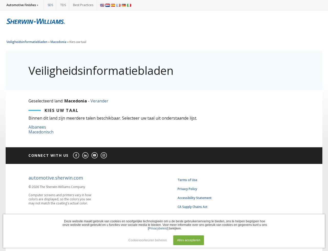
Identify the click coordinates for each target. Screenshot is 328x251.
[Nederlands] (107, 5)
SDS (50, 5)
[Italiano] (129, 5)
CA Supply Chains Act (193, 207)
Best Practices (83, 5)
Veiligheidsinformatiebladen (26, 42)
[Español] (113, 5)
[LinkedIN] (85, 155)
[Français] (118, 5)
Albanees (37, 127)
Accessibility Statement (195, 198)
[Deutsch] (123, 5)
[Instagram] (104, 155)
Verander (99, 101)
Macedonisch (41, 132)
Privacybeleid (158, 228)
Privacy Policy (187, 189)
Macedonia (58, 42)
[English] (102, 5)
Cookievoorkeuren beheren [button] (147, 240)
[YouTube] (94, 155)
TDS (63, 5)
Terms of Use (187, 180)
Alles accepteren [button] (188, 240)
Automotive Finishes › (22, 5)
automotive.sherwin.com (55, 178)
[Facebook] (76, 155)
